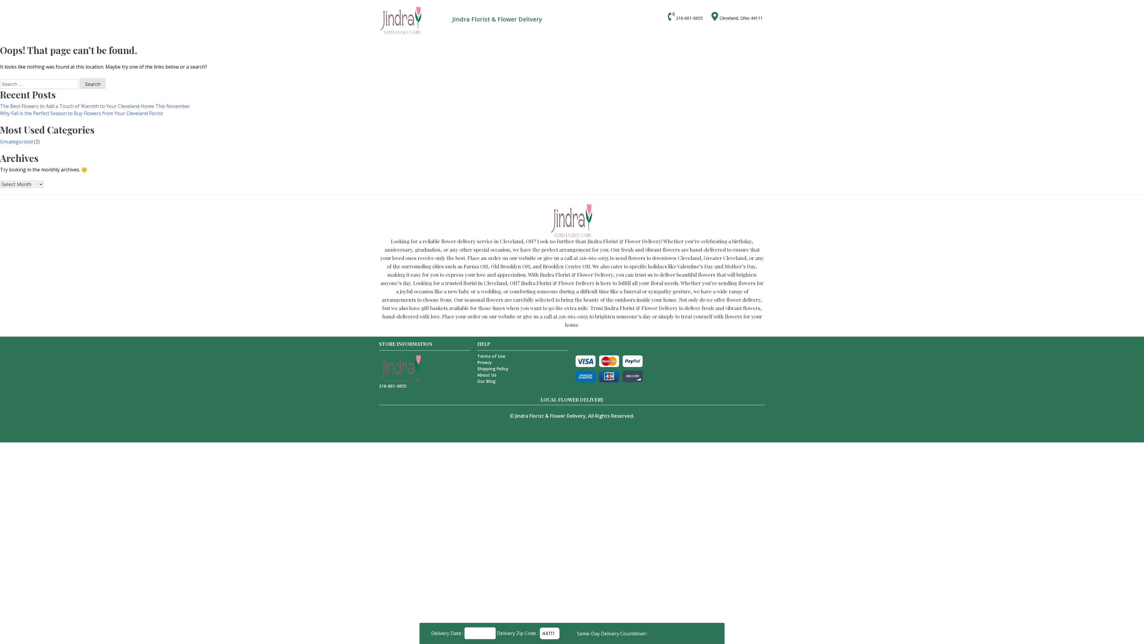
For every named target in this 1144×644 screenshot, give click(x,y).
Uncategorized (16, 141)
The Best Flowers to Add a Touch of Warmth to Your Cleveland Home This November (95, 106)
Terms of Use (491, 356)
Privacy (484, 362)
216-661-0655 (689, 18)
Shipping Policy (493, 368)
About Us (486, 375)
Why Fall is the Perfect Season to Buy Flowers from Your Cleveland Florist (81, 113)
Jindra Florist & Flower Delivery (550, 416)
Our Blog (486, 381)
